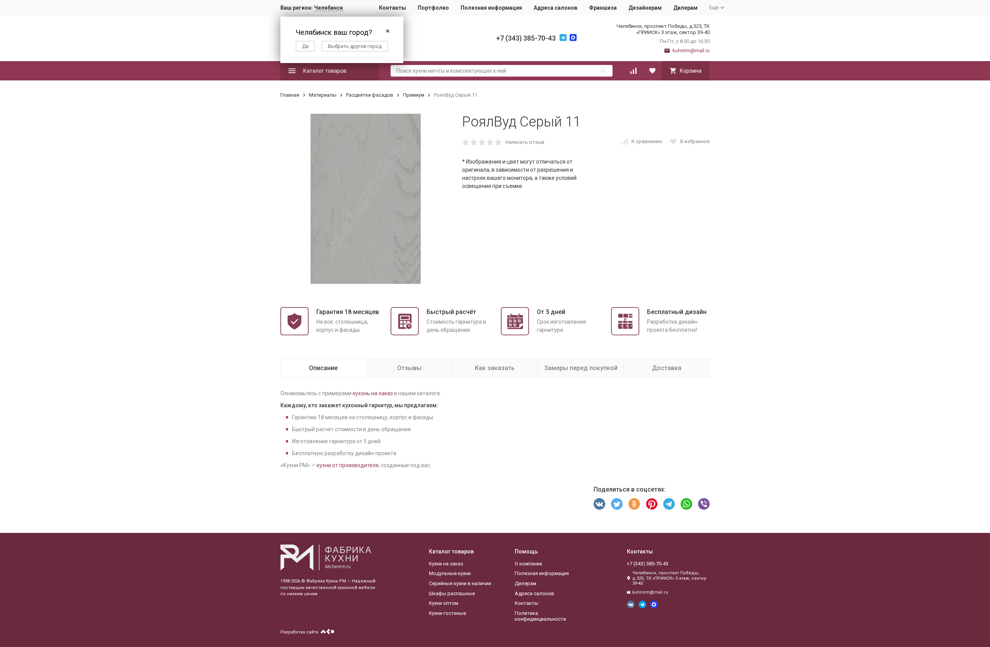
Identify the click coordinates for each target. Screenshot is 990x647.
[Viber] (704, 504)
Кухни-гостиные (447, 613)
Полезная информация (491, 8)
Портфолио (433, 8)
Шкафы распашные (452, 593)
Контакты (392, 8)
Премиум (413, 95)
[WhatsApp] (686, 504)
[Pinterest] (651, 504)
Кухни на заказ (446, 564)
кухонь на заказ (373, 393)
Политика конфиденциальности (540, 616)
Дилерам (685, 8)
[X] (617, 504)
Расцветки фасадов (369, 95)
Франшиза (603, 8)
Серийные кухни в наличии (460, 583)
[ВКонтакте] (599, 504)
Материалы (322, 95)
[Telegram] (669, 504)
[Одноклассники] (634, 504)
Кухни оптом (443, 603)
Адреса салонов (555, 8)
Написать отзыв (524, 142)
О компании (528, 564)
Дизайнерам (645, 8)
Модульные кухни (450, 573)
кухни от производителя (348, 465)
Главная (289, 95)
